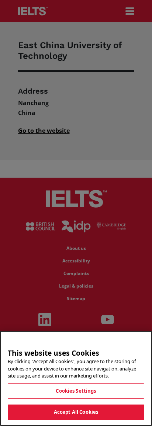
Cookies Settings (76, 391)
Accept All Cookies (76, 412)
